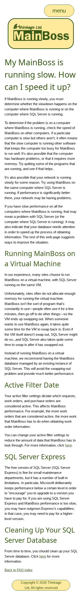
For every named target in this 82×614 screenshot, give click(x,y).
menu (59, 11)
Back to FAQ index (19, 570)
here (68, 445)
